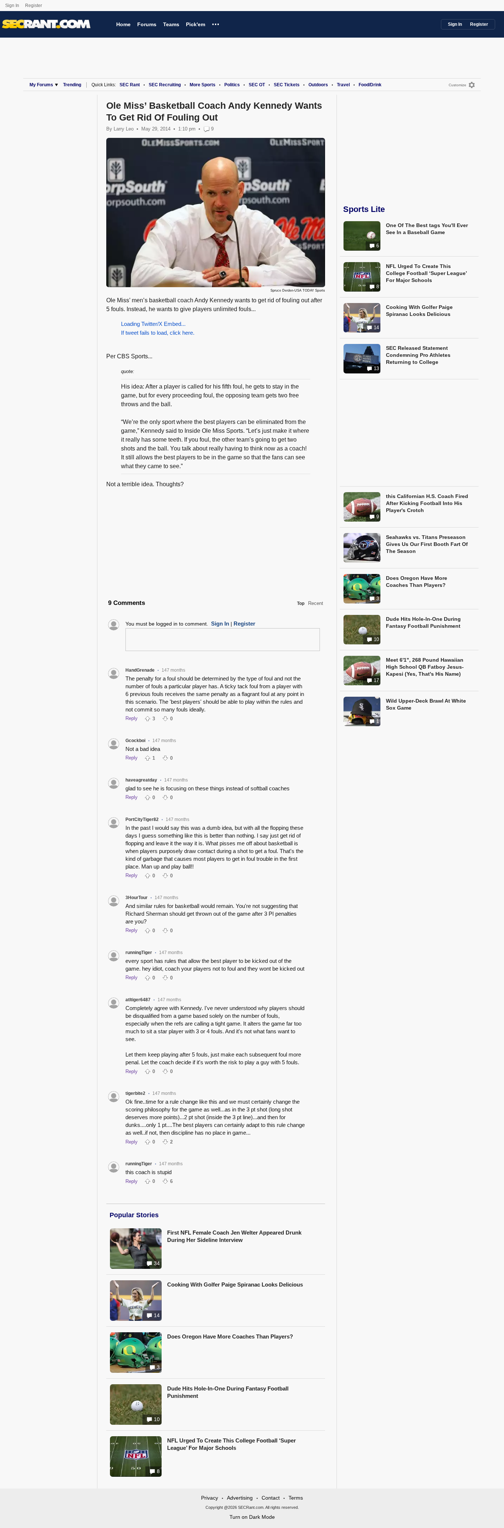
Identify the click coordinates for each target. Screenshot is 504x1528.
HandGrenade (140, 670)
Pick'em (195, 24)
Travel (343, 84)
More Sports (202, 84)
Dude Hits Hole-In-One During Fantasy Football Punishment (228, 1392)
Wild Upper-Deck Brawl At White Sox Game (426, 704)
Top (300, 603)
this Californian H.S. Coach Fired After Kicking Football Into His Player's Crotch (427, 503)
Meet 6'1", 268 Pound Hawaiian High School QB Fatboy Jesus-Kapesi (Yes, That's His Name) (425, 667)
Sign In (12, 5)
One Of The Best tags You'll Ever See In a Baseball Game (427, 228)
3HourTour (136, 897)
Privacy (209, 1498)
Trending (72, 84)
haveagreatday (141, 780)
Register (34, 5)
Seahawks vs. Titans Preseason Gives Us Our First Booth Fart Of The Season (427, 544)
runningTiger (138, 952)
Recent (315, 603)
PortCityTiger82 (142, 819)
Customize (457, 85)
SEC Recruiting (165, 84)
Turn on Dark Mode (252, 1517)
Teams (171, 24)
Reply (131, 718)
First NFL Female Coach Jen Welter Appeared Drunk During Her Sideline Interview (234, 1236)
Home (123, 24)
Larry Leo (124, 129)
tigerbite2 (135, 1093)
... (216, 23)
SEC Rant (130, 84)
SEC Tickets (287, 84)
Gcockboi (135, 740)
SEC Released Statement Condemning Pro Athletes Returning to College (418, 355)
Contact (271, 1498)
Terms (296, 1498)
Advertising (240, 1498)
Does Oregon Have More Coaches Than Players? (230, 1336)
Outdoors (318, 84)
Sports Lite (364, 209)
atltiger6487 (138, 999)
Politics (232, 84)
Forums (146, 24)
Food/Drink (370, 84)
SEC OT (257, 84)
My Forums (41, 84)
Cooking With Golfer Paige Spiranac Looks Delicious (235, 1284)
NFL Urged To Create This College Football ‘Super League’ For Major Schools (231, 1444)
